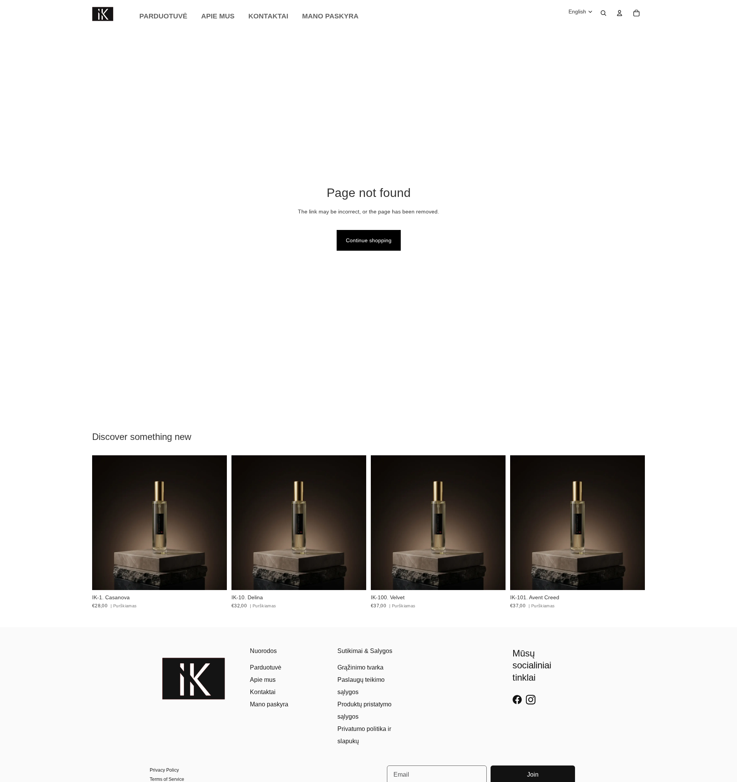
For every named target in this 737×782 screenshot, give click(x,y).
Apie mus (263, 679)
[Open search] (603, 13)
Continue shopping (369, 240)
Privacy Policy (164, 770)
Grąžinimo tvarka (360, 667)
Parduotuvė (265, 667)
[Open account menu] (619, 13)
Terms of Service (167, 779)
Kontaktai (263, 692)
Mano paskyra (269, 704)
